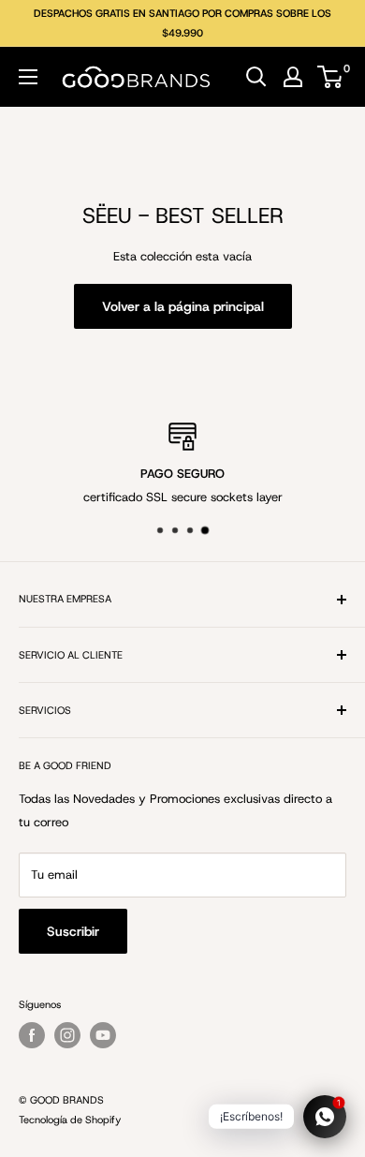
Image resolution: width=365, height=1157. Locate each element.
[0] (331, 77)
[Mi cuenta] (293, 77)
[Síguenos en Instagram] (67, 1035)
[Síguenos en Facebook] (32, 1035)
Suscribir (73, 931)
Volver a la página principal (183, 306)
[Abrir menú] (28, 76)
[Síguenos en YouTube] (103, 1035)
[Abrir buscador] (256, 77)
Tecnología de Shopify (70, 1119)
